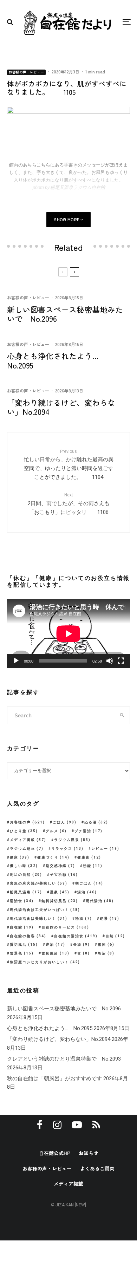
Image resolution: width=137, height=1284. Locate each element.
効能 (93, 866)
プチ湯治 (88, 831)
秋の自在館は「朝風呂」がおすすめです (54, 1078)
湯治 (87, 892)
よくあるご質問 (97, 1168)
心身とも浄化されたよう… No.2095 (56, 360)
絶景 (109, 918)
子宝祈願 (64, 874)
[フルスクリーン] (120, 660)
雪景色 (22, 953)
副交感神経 (60, 866)
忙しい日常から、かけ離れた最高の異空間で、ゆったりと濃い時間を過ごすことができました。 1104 (68, 464)
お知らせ (88, 1152)
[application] (68, 633)
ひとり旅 (24, 831)
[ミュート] (109, 660)
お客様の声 (27, 822)
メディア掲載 (28, 840)
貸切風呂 (24, 944)
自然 (115, 936)
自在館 (22, 927)
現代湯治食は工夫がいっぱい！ (45, 910)
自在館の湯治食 (76, 936)
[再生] (16, 660)
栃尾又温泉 (26, 892)
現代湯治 (100, 901)
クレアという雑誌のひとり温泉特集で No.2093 (64, 1059)
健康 (20, 857)
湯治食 (22, 901)
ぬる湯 (96, 822)
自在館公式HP (54, 1152)
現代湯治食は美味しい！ (38, 918)
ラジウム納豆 (27, 848)
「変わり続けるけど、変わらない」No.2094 (61, 407)
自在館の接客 (28, 936)
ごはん (65, 822)
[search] (122, 715)
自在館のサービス (65, 927)
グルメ (56, 831)
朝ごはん (89, 883)
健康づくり (53, 857)
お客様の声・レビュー (26, 72)
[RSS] (96, 1125)
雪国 (106, 944)
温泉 (60, 892)
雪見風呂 (55, 953)
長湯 (81, 944)
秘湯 (83, 918)
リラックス (67, 848)
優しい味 (24, 866)
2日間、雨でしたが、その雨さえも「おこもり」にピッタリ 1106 (69, 504)
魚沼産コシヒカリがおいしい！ (45, 962)
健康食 (89, 857)
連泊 (55, 944)
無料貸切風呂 (59, 901)
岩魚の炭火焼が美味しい (38, 883)
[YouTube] (77, 1125)
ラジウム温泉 (72, 840)
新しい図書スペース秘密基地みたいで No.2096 (65, 314)
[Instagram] (57, 1125)
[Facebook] (40, 1125)
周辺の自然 (26, 874)
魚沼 (106, 953)
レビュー (105, 848)
